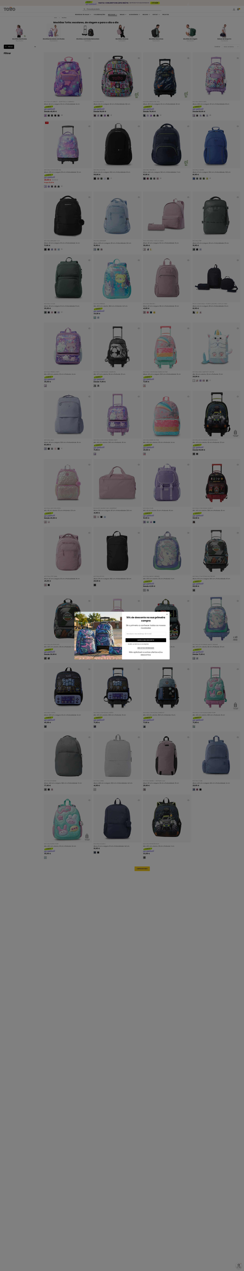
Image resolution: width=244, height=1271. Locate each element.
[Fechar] (167, 614)
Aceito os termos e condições (138, 644)
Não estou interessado (146, 648)
